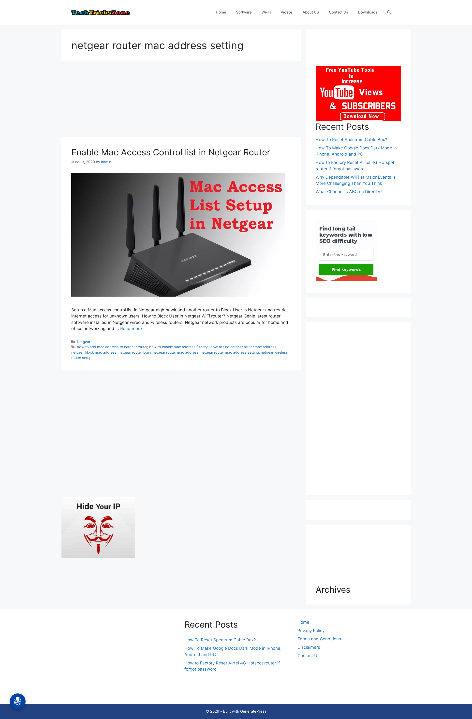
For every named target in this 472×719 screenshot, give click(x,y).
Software (244, 12)
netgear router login (134, 352)
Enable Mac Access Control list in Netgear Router (170, 152)
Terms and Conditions (319, 638)
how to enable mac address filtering (178, 347)
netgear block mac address (94, 352)
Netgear (83, 342)
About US (311, 12)
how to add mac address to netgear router (112, 347)
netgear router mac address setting (230, 352)
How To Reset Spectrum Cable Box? (351, 139)
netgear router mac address (176, 352)
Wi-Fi (266, 12)
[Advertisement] (181, 100)
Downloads (367, 12)
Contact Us (338, 12)
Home (221, 12)
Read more (131, 328)
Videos (287, 12)
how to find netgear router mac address (243, 347)
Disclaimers (308, 647)
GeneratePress (253, 711)
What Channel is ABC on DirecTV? (349, 191)
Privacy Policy (310, 630)
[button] (389, 12)
